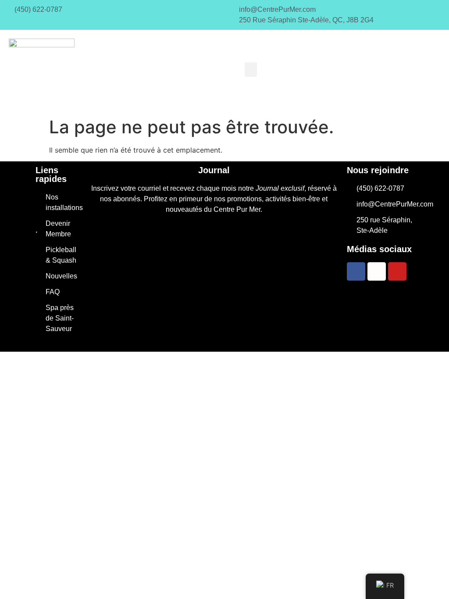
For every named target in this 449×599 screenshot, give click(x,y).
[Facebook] (356, 271)
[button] (251, 69)
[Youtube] (397, 271)
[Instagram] (376, 271)
